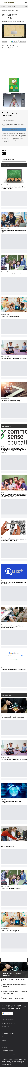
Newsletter (23, 41)
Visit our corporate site (14, 1008)
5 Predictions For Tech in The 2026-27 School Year (15, 992)
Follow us (15, 41)
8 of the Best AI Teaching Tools (13, 998)
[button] (2, 2)
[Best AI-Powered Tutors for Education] (14, 970)
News (4, 154)
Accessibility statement (8, 1033)
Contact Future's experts (8, 1023)
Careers (4, 1037)
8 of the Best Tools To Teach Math (14, 980)
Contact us (4, 1047)
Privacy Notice (22, 135)
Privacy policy (5, 1026)
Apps (17, 10)
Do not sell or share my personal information (13, 1054)
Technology (4, 10)
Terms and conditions (7, 1019)
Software (11, 10)
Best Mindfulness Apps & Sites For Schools (14, 985)
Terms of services (20, 133)
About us (4, 1043)
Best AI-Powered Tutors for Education (12, 974)
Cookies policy (5, 1030)
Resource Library (12, 6)
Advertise (4, 1040)
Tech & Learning (7, 21)
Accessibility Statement (8, 1050)
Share (5, 41)
